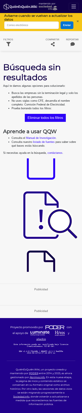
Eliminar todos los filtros (45, 118)
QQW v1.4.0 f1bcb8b (29, 351)
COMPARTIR (52, 39)
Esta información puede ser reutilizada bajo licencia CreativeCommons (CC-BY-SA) (41, 345)
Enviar (67, 25)
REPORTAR (72, 39)
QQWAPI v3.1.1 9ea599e (52, 351)
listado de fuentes (44, 141)
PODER (33, 373)
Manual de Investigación (41, 137)
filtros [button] (8, 39)
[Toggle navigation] (74, 6)
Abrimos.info (37, 377)
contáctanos (55, 152)
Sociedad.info (21, 396)
